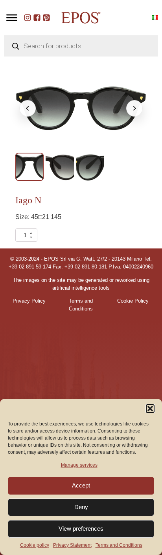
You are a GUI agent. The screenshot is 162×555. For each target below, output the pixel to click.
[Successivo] (134, 108)
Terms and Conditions (119, 545)
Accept (81, 485)
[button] (150, 409)
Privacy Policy (29, 301)
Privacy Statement (72, 545)
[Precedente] (27, 108)
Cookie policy (34, 545)
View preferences (81, 528)
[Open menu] (12, 17)
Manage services (79, 465)
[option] (29, 167)
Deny (81, 507)
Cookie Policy (133, 301)
